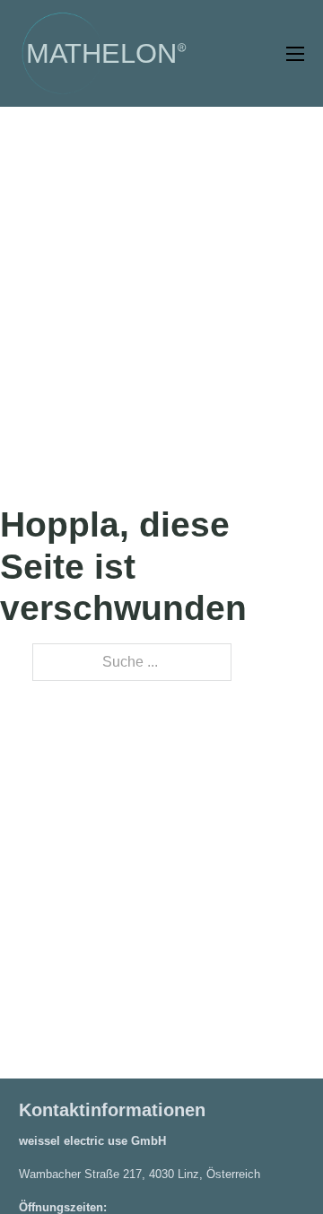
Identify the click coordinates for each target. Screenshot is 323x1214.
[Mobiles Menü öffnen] (295, 54)
